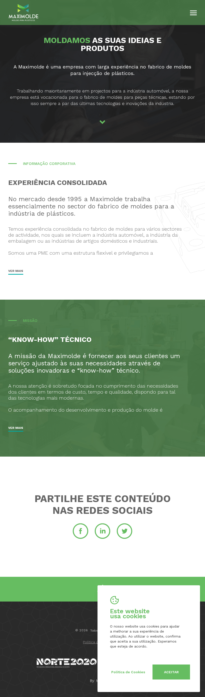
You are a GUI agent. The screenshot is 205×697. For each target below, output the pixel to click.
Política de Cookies (128, 672)
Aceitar (171, 672)
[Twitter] (124, 538)
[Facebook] (80, 538)
